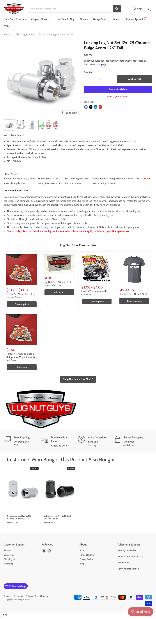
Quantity (88, 72)
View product (22, 509)
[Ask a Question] (96, 441)
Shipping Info (10, 559)
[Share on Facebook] (86, 107)
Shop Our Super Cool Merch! (78, 379)
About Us (84, 550)
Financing (8, 563)
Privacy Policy (86, 559)
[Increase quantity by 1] (111, 79)
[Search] (117, 8)
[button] (138, 9)
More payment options (118, 96)
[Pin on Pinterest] (100, 107)
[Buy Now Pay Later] (59, 441)
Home (7, 34)
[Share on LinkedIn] (95, 107)
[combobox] (70, 8)
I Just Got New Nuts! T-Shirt (133, 294)
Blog (82, 563)
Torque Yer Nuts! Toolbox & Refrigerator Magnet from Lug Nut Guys (21, 357)
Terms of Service (88, 554)
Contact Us (9, 554)
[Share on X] (90, 107)
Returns (7, 550)
